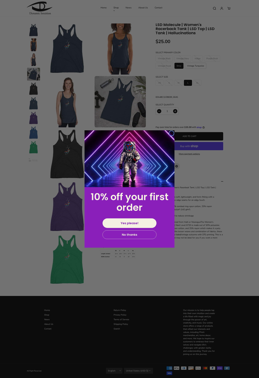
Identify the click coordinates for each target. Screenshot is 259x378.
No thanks (129, 235)
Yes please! (129, 223)
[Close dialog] (171, 133)
